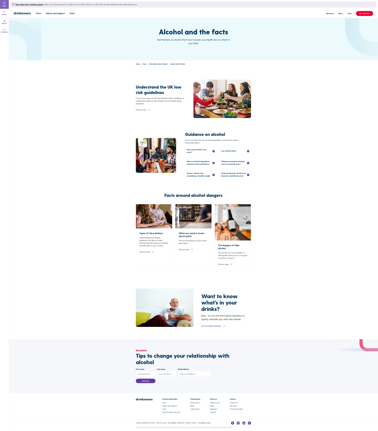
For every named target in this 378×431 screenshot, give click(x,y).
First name (140, 369)
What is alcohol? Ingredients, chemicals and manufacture (198, 162)
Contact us (234, 403)
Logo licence (195, 409)
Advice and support (55, 13)
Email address (183, 369)
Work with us (195, 403)
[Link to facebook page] (232, 424)
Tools (72, 13)
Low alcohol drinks (228, 151)
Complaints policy (204, 423)
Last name (161, 369)
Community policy (236, 409)
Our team (233, 406)
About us (213, 399)
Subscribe (145, 381)
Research (330, 13)
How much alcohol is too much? (196, 151)
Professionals (195, 399)
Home (138, 64)
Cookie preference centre (145, 423)
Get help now (363, 13)
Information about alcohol (158, 64)
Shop (350, 13)
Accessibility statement (176, 423)
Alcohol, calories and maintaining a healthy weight (198, 174)
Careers (213, 412)
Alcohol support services (171, 412)
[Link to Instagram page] (238, 424)
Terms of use (161, 423)
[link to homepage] (149, 400)
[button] (4, 4)
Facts (38, 13)
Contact (233, 399)
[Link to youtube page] (249, 424)
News (340, 13)
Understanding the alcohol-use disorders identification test (233, 174)
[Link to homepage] (22, 13)
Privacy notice (191, 423)
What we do (215, 403)
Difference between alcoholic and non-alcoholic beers (233, 162)
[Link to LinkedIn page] (243, 424)
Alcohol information (169, 399)
